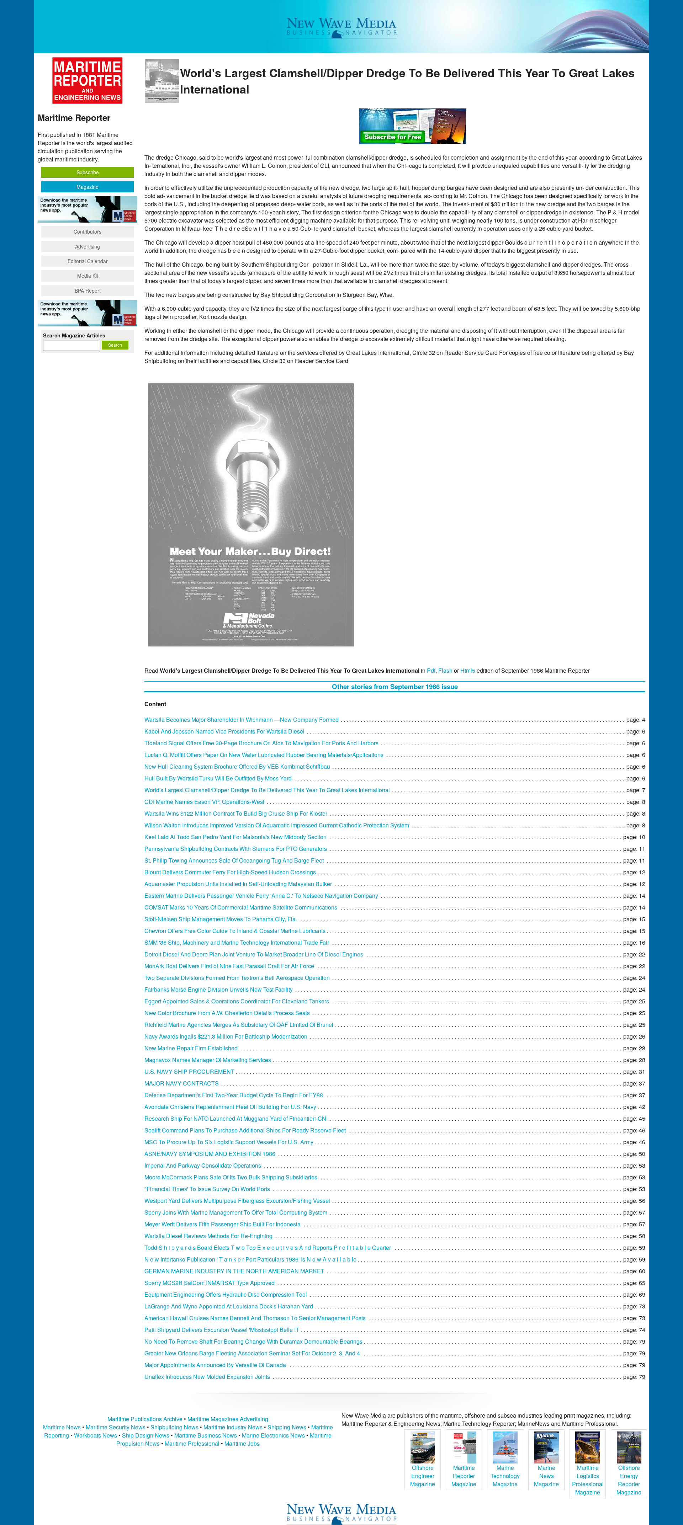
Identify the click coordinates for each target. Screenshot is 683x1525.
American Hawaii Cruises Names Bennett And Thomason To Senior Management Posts (255, 1318)
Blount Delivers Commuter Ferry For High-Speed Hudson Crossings (230, 872)
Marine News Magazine (546, 1475)
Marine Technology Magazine (505, 1475)
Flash (445, 670)
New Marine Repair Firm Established (191, 1048)
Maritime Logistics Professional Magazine (588, 1479)
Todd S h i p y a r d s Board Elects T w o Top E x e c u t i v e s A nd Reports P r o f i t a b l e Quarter (267, 1247)
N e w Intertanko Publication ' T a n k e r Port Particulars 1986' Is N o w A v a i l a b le (250, 1259)
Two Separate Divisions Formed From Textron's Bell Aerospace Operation (237, 978)
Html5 (467, 670)
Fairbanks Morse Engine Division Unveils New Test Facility (218, 989)
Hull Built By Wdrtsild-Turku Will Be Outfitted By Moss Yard (218, 778)
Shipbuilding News (174, 1427)
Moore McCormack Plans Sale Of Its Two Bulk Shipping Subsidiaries (230, 1177)
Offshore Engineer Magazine (422, 1475)
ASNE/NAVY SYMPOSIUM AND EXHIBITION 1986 (209, 1154)
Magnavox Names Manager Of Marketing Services (207, 1060)
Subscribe (87, 172)
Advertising (87, 246)
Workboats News (95, 1435)
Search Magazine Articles (74, 335)
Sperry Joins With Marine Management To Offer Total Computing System (235, 1212)
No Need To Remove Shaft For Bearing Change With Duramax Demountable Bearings (253, 1341)
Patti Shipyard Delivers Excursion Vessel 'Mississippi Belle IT (221, 1330)
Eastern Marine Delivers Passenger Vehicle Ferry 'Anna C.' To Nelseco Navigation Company (261, 895)
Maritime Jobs (242, 1443)
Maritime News (62, 1427)
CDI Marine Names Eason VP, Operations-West (204, 802)
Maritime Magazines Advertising (227, 1419)
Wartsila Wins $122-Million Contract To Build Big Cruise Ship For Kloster (235, 813)
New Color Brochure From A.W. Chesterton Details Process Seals (227, 1013)
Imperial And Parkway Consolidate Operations (202, 1165)
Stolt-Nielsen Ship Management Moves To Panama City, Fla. (220, 919)
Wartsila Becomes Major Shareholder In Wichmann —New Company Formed (241, 719)
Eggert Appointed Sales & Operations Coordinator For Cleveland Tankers (236, 1001)
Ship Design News (146, 1435)
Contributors (87, 231)
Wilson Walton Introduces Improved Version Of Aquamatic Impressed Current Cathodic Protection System (276, 825)
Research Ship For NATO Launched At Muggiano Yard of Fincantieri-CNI (236, 1118)
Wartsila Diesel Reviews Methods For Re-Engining (208, 1236)
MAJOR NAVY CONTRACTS (181, 1083)
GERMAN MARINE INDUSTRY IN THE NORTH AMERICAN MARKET (234, 1271)
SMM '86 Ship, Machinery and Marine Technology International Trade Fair (236, 942)
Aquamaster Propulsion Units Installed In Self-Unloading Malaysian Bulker (238, 884)
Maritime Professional (192, 1443)
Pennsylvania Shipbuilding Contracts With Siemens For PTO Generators (235, 848)
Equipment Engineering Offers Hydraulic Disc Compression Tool (225, 1294)
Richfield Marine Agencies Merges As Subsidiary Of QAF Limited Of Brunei (238, 1024)
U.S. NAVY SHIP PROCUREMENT (189, 1071)
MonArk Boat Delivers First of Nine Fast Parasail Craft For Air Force (229, 966)
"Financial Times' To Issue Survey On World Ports (207, 1189)
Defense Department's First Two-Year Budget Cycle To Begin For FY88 (233, 1095)
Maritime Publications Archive (144, 1419)
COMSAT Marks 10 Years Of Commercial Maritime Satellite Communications (240, 907)
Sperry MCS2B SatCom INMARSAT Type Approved (209, 1283)
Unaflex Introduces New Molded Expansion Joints (207, 1376)
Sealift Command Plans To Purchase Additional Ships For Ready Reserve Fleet (245, 1130)
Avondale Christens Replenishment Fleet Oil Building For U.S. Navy (230, 1107)
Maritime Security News (115, 1427)
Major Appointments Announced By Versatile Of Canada (215, 1365)
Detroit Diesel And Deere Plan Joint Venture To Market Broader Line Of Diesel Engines (253, 954)
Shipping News (287, 1427)
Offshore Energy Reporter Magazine (628, 1479)
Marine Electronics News (273, 1435)
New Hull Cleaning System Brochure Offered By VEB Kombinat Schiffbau (237, 766)
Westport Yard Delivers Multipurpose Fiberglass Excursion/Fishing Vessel (237, 1200)
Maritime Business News (206, 1435)
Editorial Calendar (88, 261)
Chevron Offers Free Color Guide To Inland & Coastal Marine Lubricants (234, 931)
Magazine (87, 186)
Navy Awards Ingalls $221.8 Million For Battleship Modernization (225, 1036)
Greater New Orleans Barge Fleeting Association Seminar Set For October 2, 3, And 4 (252, 1353)
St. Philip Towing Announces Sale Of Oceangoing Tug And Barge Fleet (234, 860)
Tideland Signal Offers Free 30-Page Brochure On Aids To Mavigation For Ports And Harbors (261, 743)
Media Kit (87, 275)
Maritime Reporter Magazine (463, 1475)
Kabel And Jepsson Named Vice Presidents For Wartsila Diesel (224, 731)
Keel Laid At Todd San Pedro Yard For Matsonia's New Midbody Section (235, 837)
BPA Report (88, 290)
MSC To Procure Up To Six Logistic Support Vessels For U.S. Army (228, 1142)
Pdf (431, 670)
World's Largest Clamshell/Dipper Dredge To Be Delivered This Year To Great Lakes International (267, 790)
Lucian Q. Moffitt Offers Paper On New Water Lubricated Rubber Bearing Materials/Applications (263, 755)
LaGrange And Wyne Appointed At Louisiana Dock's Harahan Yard (228, 1306)
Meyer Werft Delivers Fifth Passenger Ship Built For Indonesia (222, 1224)
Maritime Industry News (233, 1427)
